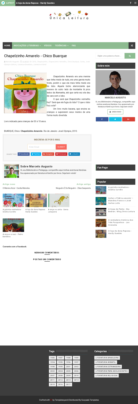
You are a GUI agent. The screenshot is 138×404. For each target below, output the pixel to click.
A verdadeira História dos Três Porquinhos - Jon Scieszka (120, 222)
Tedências (61, 45)
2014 (76, 380)
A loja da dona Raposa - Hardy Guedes (35, 3)
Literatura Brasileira (25, 64)
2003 (52, 371)
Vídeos (48, 45)
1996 (68, 362)
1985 (52, 358)
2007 (52, 376)
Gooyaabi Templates (90, 400)
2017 (68, 384)
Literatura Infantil (39, 64)
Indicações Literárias (26, 45)
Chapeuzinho (42, 62)
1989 (76, 358)
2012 (60, 380)
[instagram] (135, 3)
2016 (60, 384)
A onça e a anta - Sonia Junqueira (58, 211)
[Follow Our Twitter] (115, 119)
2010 (76, 376)
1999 (60, 367)
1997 (76, 362)
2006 (76, 371)
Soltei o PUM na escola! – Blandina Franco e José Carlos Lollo (120, 200)
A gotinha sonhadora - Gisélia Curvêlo (12, 211)
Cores (82, 62)
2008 (60, 376)
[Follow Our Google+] (128, 119)
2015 (52, 384)
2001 (68, 367)
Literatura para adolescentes (111, 371)
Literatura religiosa (106, 376)
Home (7, 45)
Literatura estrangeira (108, 367)
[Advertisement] (69, 31)
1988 (68, 358)
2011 (52, 380)
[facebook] (131, 3)
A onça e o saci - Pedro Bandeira (13, 235)
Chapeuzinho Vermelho (58, 62)
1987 (60, 358)
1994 (52, 362)
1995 (60, 362)
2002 (76, 367)
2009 (68, 376)
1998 (52, 367)
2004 (60, 371)
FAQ (74, 45)
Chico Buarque (73, 62)
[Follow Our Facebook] (102, 119)
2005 (68, 371)
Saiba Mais (116, 112)
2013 (34, 62)
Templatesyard (61, 400)
